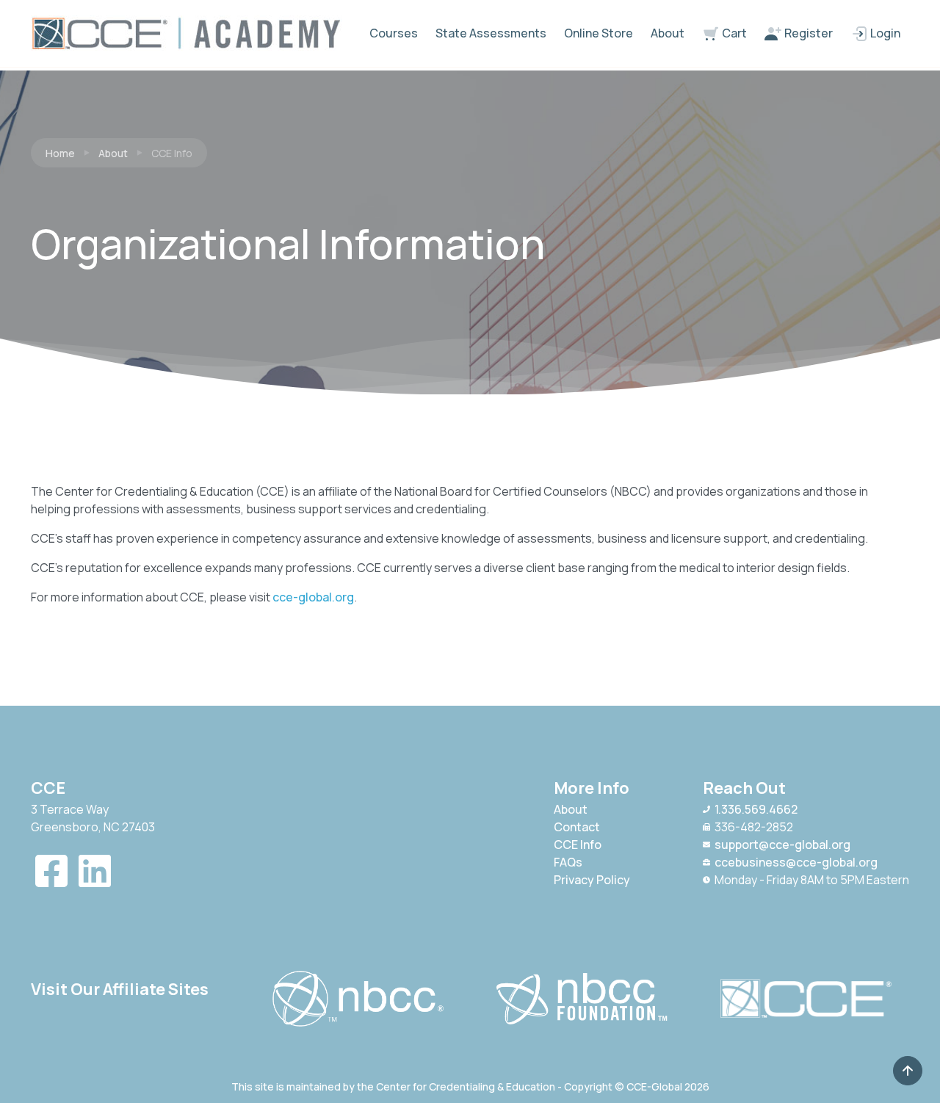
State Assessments (490, 33)
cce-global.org (313, 597)
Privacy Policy (592, 880)
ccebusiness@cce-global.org (796, 862)
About (667, 33)
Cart (733, 33)
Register (807, 33)
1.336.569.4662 (756, 809)
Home (60, 153)
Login (884, 33)
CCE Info (577, 844)
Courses (393, 33)
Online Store (598, 33)
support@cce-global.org (782, 844)
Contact (577, 827)
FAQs (568, 862)
